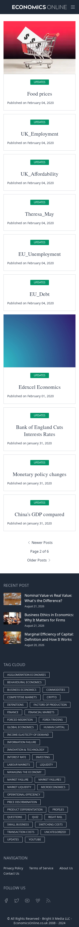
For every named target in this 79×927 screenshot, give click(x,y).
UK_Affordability (39, 173)
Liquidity (46, 764)
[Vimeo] (37, 900)
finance (12, 712)
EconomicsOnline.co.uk (31, 923)
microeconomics (53, 787)
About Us (66, 868)
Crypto (52, 697)
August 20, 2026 (34, 645)
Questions (14, 817)
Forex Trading (53, 720)
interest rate (16, 757)
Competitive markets (22, 697)
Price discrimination (22, 802)
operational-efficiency (23, 794)
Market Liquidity (19, 787)
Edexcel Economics (40, 386)
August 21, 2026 (34, 606)
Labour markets (18, 764)
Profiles (58, 809)
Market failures (49, 779)
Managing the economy (24, 772)
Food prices (39, 93)
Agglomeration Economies (26, 675)
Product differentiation (25, 809)
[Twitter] (16, 900)
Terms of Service (41, 868)
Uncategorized (55, 832)
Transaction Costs (20, 832)
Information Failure (21, 742)
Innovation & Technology (25, 750)
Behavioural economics (24, 682)
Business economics (21, 690)
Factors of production (50, 705)
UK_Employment (39, 133)
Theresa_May (39, 213)
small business (18, 824)
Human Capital (54, 727)
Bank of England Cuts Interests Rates (39, 430)
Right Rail (55, 817)
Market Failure (18, 779)
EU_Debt (40, 293)
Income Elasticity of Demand (28, 735)
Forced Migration (20, 720)
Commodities (55, 690)
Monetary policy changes (39, 474)
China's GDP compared (39, 514)
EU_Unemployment (39, 253)
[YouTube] (27, 900)
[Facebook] (6, 900)
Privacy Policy (13, 868)
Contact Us (11, 873)
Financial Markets (41, 712)
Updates (39, 82)
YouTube (35, 839)
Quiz (35, 817)
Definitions (15, 705)
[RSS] (48, 900)
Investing (43, 757)
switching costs (51, 824)
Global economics (20, 727)
